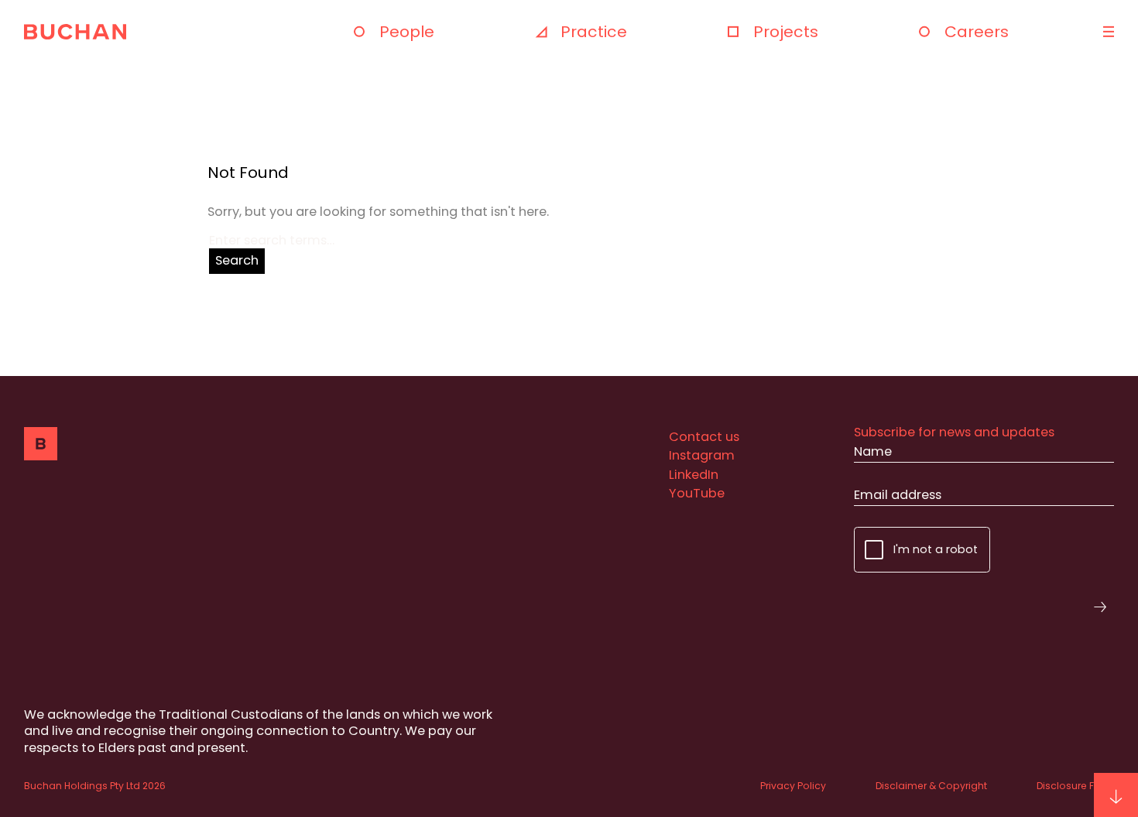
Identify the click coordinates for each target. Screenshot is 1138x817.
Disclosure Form (1075, 785)
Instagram (702, 455)
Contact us (704, 437)
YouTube (697, 493)
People (406, 32)
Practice (593, 32)
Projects (785, 32)
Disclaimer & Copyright (931, 785)
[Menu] (1106, 31)
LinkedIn (693, 475)
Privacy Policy (793, 785)
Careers (976, 32)
